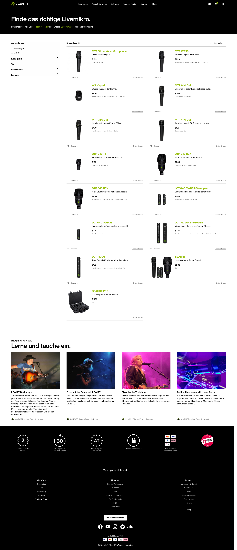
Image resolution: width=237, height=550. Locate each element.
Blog (154, 3)
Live (41, 487)
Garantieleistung (189, 495)
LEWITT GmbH (109, 545)
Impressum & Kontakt (189, 484)
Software (115, 3)
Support (144, 3)
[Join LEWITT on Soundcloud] (130, 527)
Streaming (41, 491)
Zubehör (41, 495)
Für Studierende (115, 499)
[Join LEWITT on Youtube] (107, 527)
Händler (189, 503)
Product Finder (130, 3)
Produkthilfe (189, 499)
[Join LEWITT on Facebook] (100, 527)
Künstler (115, 487)
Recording (41, 484)
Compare (74, 77)
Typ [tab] (12, 64)
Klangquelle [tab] (16, 58)
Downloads (189, 487)
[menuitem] (83, 3)
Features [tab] (15, 75)
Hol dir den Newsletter (115, 517)
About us (115, 480)
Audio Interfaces (99, 3)
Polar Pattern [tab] (17, 69)
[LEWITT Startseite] (20, 4)
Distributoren (115, 506)
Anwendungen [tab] (17, 43)
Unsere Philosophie (115, 484)
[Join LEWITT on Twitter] (122, 527)
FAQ (189, 491)
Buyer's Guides (68, 26)
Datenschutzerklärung (115, 495)
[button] (215, 3)
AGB (115, 503)
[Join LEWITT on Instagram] (115, 527)
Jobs (115, 491)
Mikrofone (83, 3)
